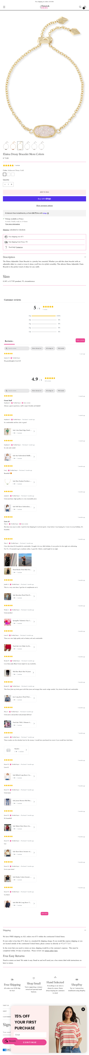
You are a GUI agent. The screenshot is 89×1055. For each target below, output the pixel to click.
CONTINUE (30, 1042)
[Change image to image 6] (41, 145)
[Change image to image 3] (20, 145)
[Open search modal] (80, 7)
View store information (12, 224)
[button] (44, 316)
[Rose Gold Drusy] (12, 174)
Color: (13, 170)
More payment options (44, 205)
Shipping (6, 229)
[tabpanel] (44, 360)
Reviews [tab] (9, 341)
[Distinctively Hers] (44, 7)
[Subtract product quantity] (5, 184)
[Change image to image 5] (34, 145)
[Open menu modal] (4, 7)
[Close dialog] (83, 1009)
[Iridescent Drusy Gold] (4, 174)
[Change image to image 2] (13, 145)
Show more (44, 913)
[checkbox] (61, 348)
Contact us (19, 247)
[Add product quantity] (11, 184)
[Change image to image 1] (6, 145)
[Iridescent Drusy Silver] (8, 174)
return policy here (51, 950)
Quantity (6, 180)
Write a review (80, 340)
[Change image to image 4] (27, 145)
